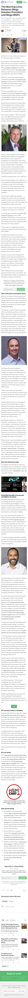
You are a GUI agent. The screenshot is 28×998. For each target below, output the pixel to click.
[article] (14, 929)
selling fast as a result (9, 670)
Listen (24, 30)
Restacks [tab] (11, 901)
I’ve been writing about (11, 660)
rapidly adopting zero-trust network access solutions (13, 632)
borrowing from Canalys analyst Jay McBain (12, 762)
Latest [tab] (6, 920)
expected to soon (5, 88)
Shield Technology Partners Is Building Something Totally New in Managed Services (10, 926)
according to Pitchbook (10, 68)
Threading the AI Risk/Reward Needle (7, 954)
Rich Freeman (8, 30)
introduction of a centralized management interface (10, 618)
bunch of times (12, 448)
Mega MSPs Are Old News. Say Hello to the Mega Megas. (9, 940)
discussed (4, 448)
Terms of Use (21, 881)
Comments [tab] (4, 901)
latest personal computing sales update (15, 755)
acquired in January (19, 520)
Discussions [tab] (12, 920)
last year (22, 448)
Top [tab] (3, 920)
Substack (6, 995)
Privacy (24, 985)
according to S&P (20, 70)
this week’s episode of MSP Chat (16, 759)
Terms (9, 987)
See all (4, 966)
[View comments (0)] (7, 35)
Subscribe (19, 2)
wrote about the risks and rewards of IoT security (14, 714)
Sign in (25, 2)
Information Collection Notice (16, 883)
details (17, 504)
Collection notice (16, 987)
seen (11, 504)
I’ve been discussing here (17, 602)
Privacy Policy (14, 884)
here (2, 749)
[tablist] (7, 901)
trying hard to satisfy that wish (9, 611)
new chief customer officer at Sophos (16, 853)
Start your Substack (10, 991)
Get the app (21, 991)
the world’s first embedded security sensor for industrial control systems (14, 838)
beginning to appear (21, 93)
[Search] (25, 920)
